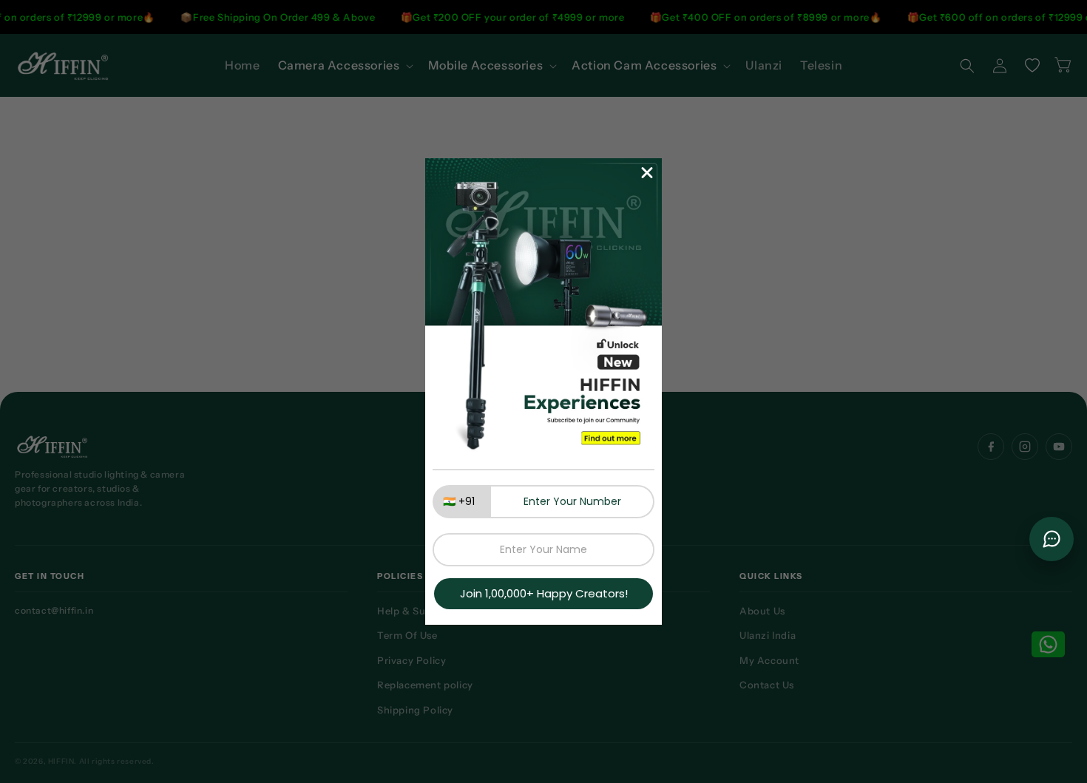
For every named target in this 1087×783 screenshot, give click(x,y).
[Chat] (1051, 539)
